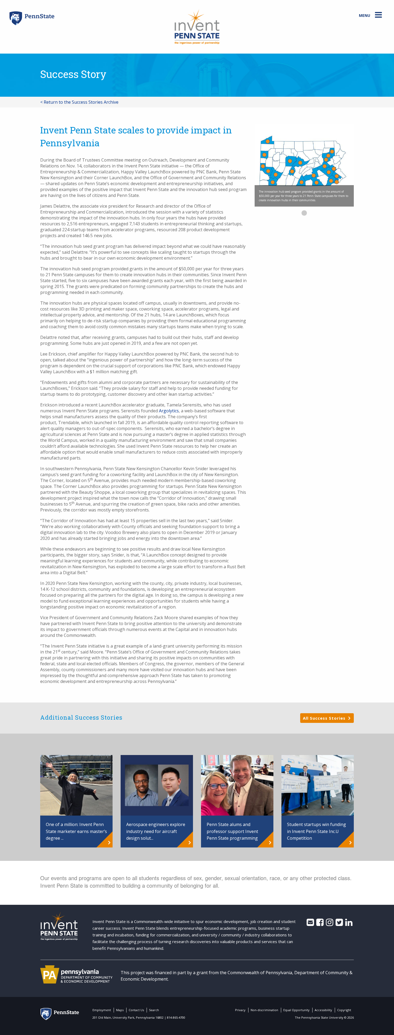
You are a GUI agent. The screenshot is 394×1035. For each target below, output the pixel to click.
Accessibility (323, 1010)
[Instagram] (329, 924)
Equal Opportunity (296, 1010)
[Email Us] (310, 924)
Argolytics (169, 411)
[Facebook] (320, 924)
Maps (120, 1010)
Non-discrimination (264, 1010)
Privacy (240, 1010)
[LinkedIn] (348, 924)
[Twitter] (339, 924)
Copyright (344, 1010)
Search (154, 1010)
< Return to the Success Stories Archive (79, 102)
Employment (101, 1010)
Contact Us (136, 1010)
